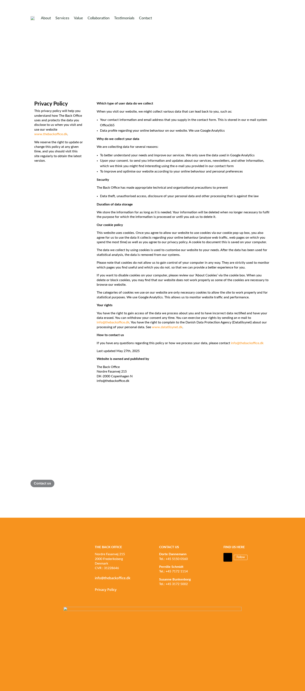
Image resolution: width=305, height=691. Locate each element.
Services (62, 18)
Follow (241, 557)
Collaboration (99, 18)
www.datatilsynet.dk (167, 327)
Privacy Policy (106, 589)
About (46, 18)
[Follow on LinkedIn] (227, 557)
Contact (145, 18)
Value (78, 18)
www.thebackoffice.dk (50, 134)
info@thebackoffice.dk (113, 322)
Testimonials (124, 18)
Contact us (42, 483)
